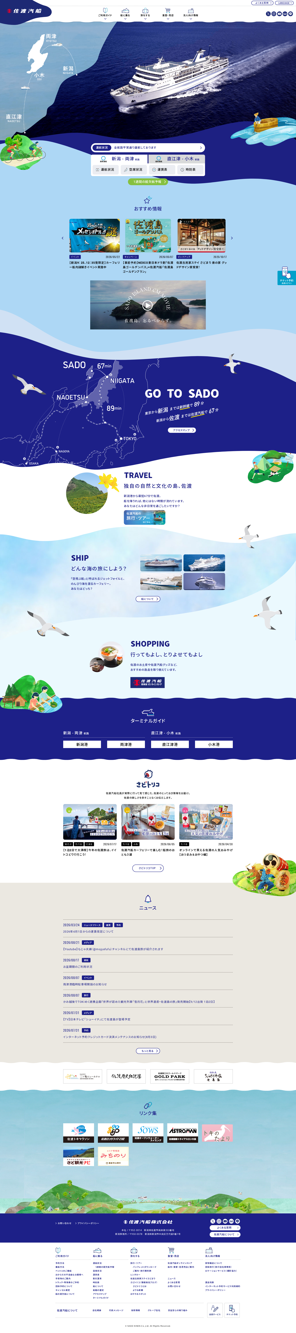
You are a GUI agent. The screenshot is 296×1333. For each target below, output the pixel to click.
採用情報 (135, 1310)
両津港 (126, 744)
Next (232, 238)
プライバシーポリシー (88, 1223)
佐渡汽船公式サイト (26, 13)
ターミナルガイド (101, 1298)
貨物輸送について (213, 1263)
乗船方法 (60, 1267)
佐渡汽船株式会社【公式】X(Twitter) (268, 13)
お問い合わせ (65, 1223)
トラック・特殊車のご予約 (67, 1282)
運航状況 (107, 169)
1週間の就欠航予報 (148, 182)
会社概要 (96, 1310)
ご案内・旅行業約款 (142, 1271)
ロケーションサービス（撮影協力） (221, 1271)
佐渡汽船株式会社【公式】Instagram (273, 13)
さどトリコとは (140, 1286)
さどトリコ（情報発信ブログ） (144, 1282)
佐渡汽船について (224, 1234)
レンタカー (135, 1275)
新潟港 (82, 744)
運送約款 (209, 1282)
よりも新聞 (138, 1290)
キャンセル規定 (63, 1290)
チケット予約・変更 (286, 276)
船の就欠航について (65, 1294)
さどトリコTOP (147, 868)
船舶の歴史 (98, 1290)
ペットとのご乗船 (64, 1271)
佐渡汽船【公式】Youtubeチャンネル (279, 13)
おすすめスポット (138, 1294)
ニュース (172, 1278)
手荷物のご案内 (63, 1278)
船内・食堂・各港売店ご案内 (181, 1267)
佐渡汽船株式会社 (148, 1222)
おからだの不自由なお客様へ (70, 1275)
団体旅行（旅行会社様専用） (218, 1267)
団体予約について (64, 1286)
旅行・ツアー (136, 1263)
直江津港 (170, 744)
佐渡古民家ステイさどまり (142, 1278)
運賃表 (162, 169)
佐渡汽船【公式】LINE (290, 13)
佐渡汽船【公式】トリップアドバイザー (285, 13)
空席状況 (135, 169)
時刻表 (191, 169)
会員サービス (215, 1310)
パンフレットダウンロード (144, 1267)
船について (147, 599)
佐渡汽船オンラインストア (180, 1263)
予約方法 (60, 1263)
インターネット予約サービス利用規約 (222, 1286)
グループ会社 (154, 1310)
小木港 (214, 744)
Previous (63, 238)
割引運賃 (97, 1278)
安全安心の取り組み (178, 1310)
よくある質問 (262, 3)
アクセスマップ (181, 430)
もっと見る (148, 1051)
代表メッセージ (116, 1310)
